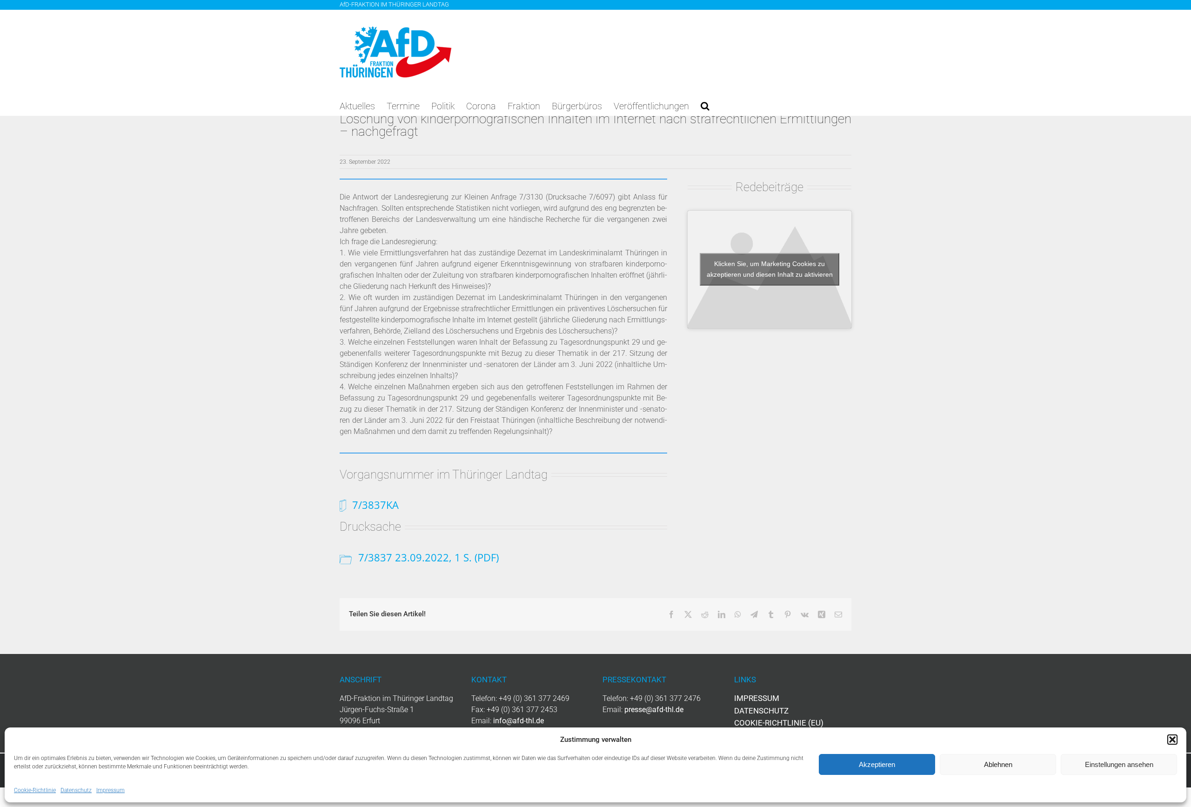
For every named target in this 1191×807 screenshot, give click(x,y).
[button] (1172, 739)
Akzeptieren (877, 764)
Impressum (110, 790)
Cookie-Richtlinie (35, 790)
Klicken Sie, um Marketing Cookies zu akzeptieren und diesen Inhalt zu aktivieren (770, 269)
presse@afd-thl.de (653, 709)
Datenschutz (76, 790)
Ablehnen (998, 764)
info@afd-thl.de (518, 720)
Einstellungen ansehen (1119, 764)
